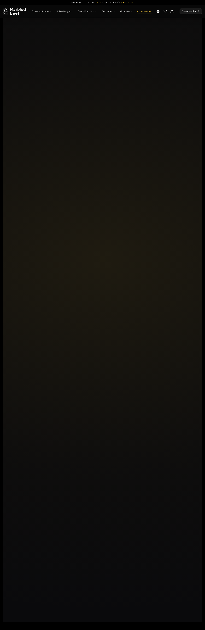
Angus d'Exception (108, 364)
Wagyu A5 (89, 364)
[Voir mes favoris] (165, 11)
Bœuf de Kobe (72, 364)
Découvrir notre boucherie (86, 339)
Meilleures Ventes (131, 364)
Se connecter (189, 11)
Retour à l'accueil (125, 339)
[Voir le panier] (172, 11)
